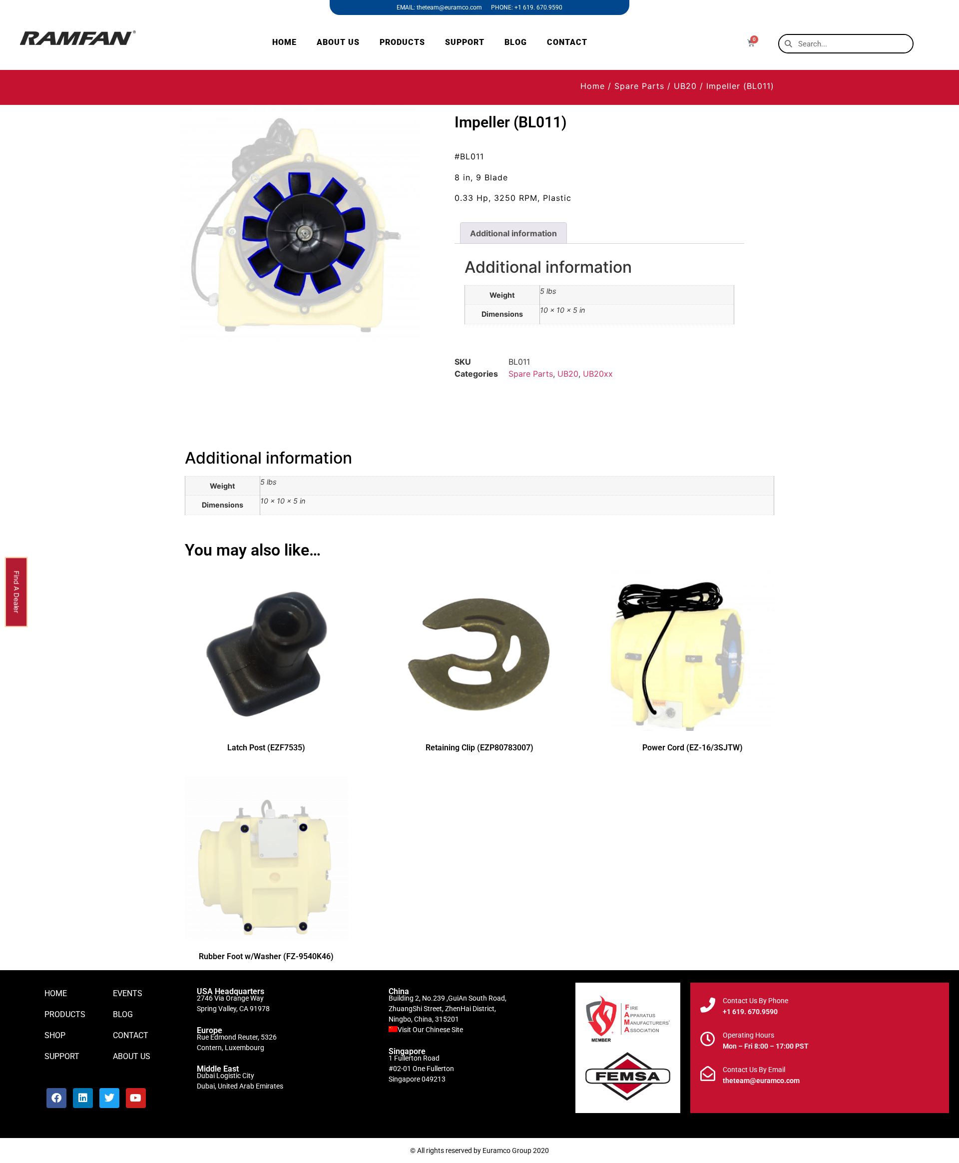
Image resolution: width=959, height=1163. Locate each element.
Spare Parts (639, 86)
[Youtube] (136, 1098)
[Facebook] (56, 1098)
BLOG (515, 42)
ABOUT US (338, 42)
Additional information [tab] (513, 233)
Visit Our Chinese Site (430, 1030)
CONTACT (567, 42)
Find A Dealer (16, 592)
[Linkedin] (83, 1098)
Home (592, 86)
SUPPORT (464, 42)
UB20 (685, 86)
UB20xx (598, 374)
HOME (284, 42)
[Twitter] (109, 1098)
